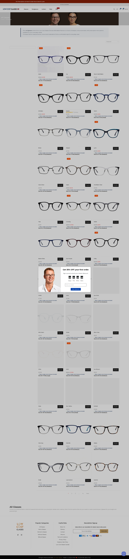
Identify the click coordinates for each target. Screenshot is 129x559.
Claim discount (76, 289)
